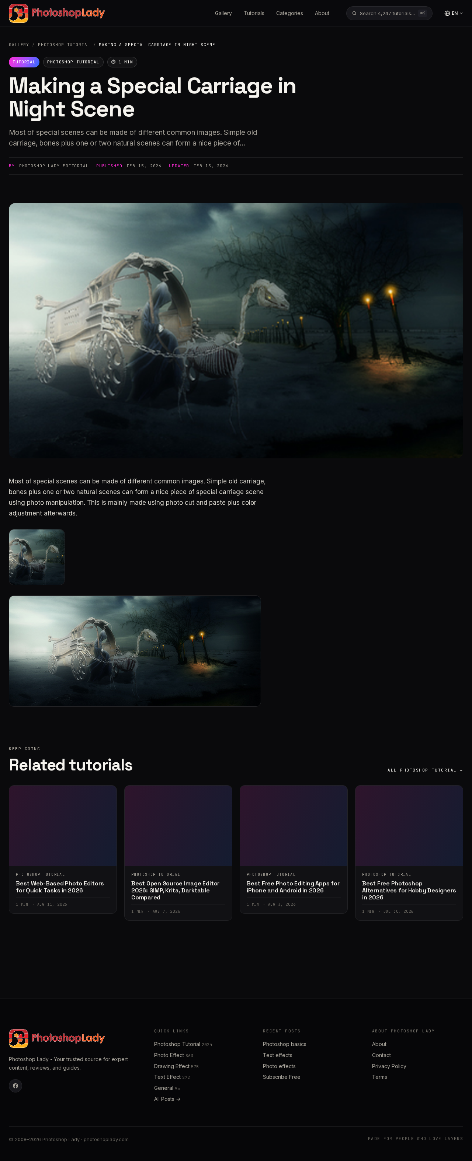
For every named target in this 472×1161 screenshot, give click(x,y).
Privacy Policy (389, 1066)
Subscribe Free (282, 1077)
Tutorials (254, 13)
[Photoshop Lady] (57, 13)
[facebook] (15, 1085)
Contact (381, 1055)
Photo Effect (173, 1055)
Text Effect (172, 1077)
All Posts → (167, 1099)
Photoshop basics (284, 1044)
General (167, 1088)
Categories (289, 13)
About (322, 13)
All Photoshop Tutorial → (425, 770)
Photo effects (279, 1066)
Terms (379, 1077)
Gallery (223, 13)
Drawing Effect (176, 1066)
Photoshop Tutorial (64, 44)
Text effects (277, 1055)
